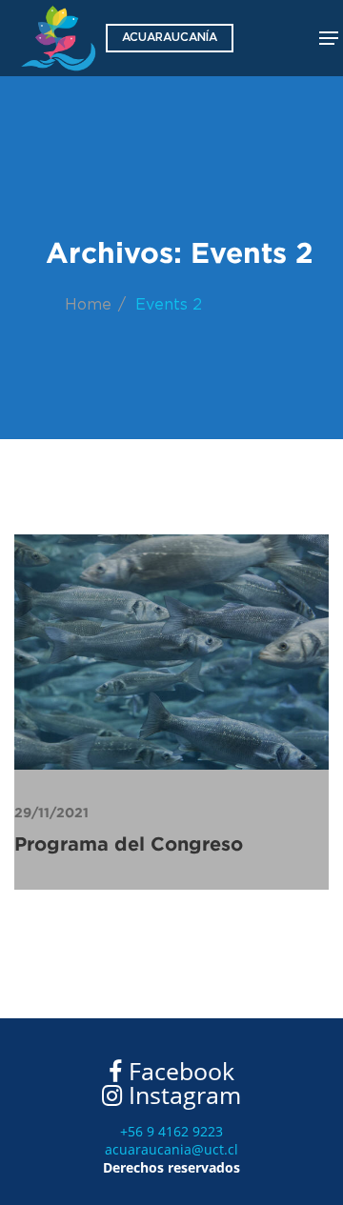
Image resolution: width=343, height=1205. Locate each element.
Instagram (181, 1094)
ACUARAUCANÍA (169, 37)
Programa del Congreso (128, 843)
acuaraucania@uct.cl (171, 1149)
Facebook (178, 1070)
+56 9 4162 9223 (171, 1131)
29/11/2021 (51, 812)
